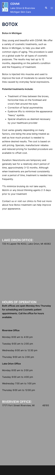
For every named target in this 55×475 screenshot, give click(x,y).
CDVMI (15, 4)
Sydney (48, 470)
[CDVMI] (5, 8)
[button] (46, 8)
